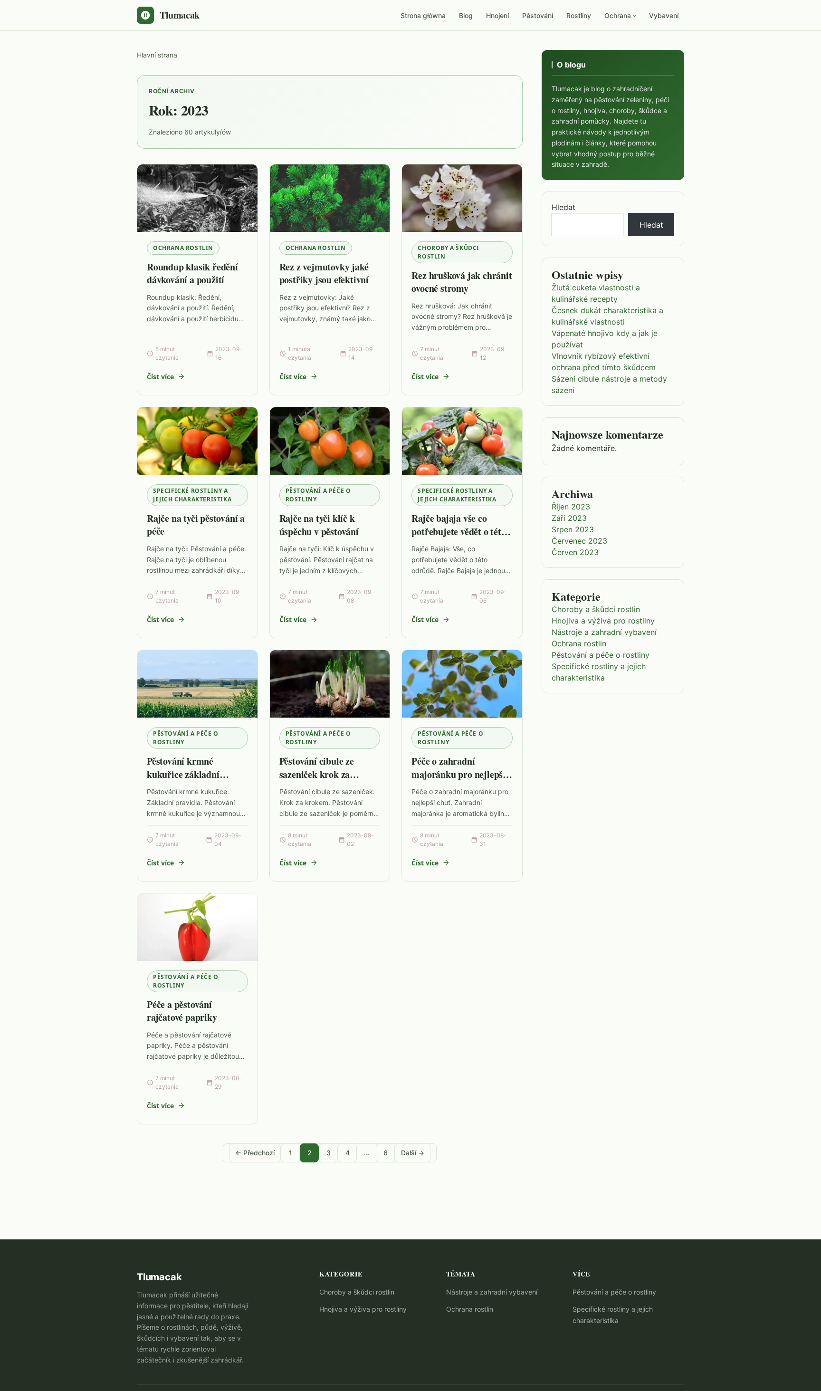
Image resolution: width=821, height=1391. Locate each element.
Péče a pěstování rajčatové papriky (182, 1011)
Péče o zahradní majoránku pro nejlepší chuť (458, 774)
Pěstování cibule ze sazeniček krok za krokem (316, 774)
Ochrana (617, 15)
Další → (412, 1153)
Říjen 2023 (571, 506)
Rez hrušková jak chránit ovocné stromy (461, 282)
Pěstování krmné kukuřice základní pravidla (183, 774)
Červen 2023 (575, 552)
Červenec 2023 (579, 541)
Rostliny (578, 15)
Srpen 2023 (573, 529)
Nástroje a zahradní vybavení (604, 632)
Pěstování (537, 15)
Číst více (160, 376)
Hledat (563, 207)
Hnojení (497, 15)
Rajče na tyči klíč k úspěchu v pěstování (319, 524)
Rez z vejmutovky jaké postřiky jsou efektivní (324, 273)
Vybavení (663, 15)
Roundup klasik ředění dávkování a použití (192, 273)
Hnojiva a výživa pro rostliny (603, 620)
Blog (466, 15)
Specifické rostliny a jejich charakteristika (192, 495)
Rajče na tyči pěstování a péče (196, 524)
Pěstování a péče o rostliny (318, 495)
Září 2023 (569, 518)
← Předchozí (255, 1153)
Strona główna (423, 15)
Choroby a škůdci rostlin (448, 252)
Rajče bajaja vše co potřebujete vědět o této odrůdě (458, 531)
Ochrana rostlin (183, 248)
